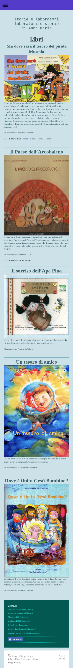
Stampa (15, 656)
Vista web (61, 658)
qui (29, 138)
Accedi (62, 656)
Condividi (16, 639)
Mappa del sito (26, 656)
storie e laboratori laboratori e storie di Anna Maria (36, 24)
